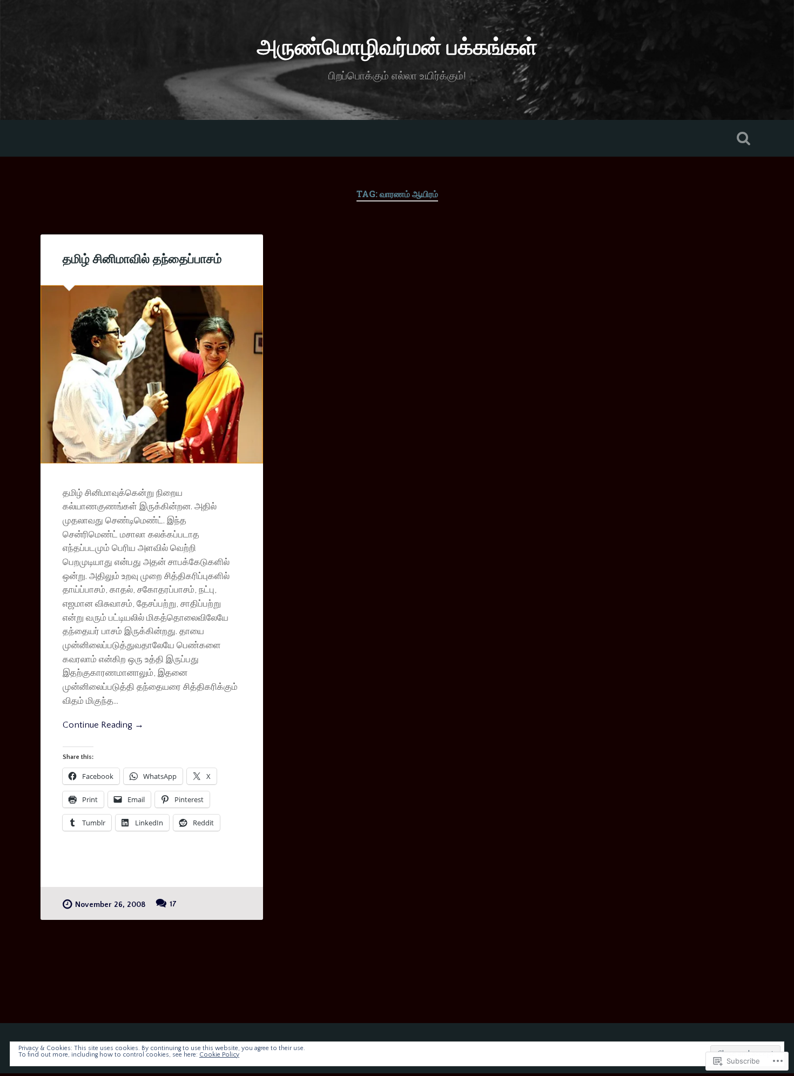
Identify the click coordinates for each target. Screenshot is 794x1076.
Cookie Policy (219, 1054)
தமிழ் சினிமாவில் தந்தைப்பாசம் (142, 259)
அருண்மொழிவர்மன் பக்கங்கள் (397, 48)
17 (173, 904)
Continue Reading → (103, 724)
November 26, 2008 (110, 904)
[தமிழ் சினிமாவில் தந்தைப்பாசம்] (152, 374)
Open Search (744, 138)
